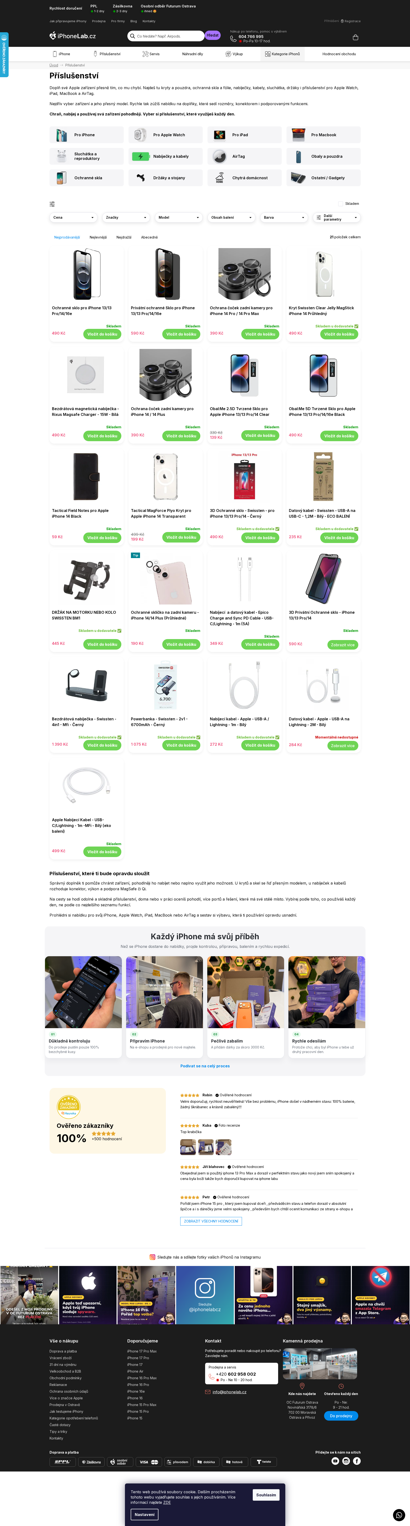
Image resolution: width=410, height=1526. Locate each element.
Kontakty (149, 21)
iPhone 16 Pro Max (142, 1378)
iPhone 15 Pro (138, 1411)
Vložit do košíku (102, 334)
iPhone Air (135, 1371)
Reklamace (58, 1385)
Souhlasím (266, 1495)
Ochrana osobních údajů (69, 1391)
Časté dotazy (60, 1425)
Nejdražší (124, 237)
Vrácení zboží (61, 1358)
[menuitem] (62, 54)
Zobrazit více (343, 644)
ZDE (167, 1502)
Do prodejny (341, 1415)
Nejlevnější (98, 237)
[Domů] (54, 65)
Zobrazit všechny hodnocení (211, 1221)
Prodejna (99, 21)
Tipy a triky (58, 1431)
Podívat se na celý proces (205, 1066)
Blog (133, 21)
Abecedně (149, 237)
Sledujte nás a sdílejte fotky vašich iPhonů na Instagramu (209, 1257)
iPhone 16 (135, 1398)
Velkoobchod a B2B (65, 1371)
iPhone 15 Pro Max (142, 1405)
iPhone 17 (135, 1365)
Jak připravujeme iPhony (68, 21)
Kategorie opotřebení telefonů (74, 1418)
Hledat (213, 35)
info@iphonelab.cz (230, 1392)
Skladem (352, 204)
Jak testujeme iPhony (66, 1411)
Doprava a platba (63, 1351)
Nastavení (144, 1514)
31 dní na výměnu (63, 1365)
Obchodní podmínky (66, 1378)
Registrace (353, 21)
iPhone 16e (136, 1391)
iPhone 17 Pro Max (142, 1351)
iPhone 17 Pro (138, 1358)
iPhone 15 (134, 1418)
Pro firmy (118, 21)
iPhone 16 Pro (138, 1385)
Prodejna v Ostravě (65, 1405)
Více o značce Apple (66, 1398)
